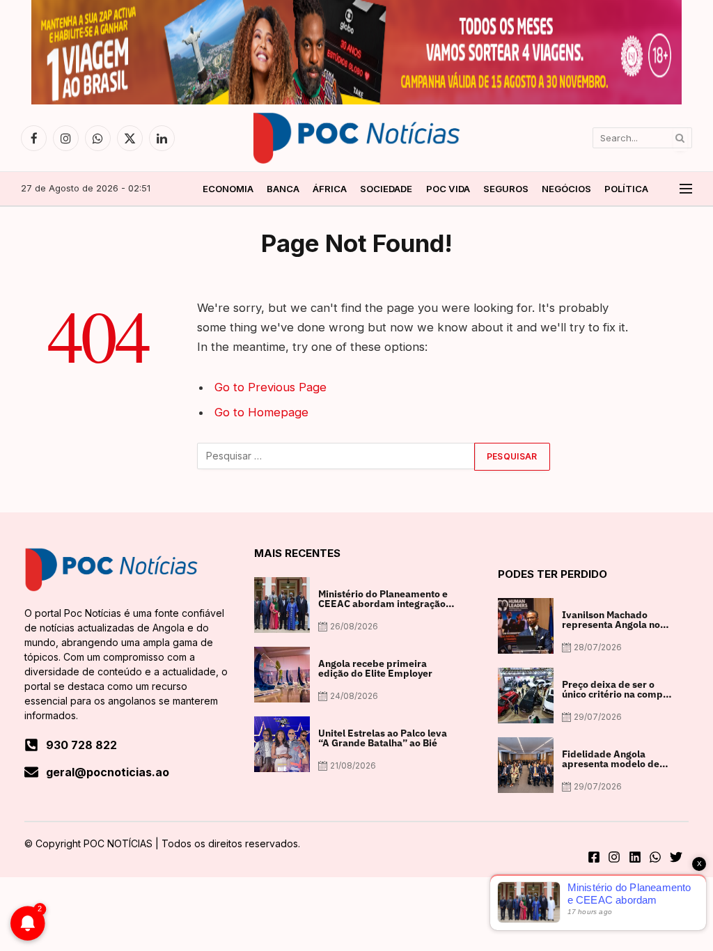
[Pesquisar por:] (336, 457)
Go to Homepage (261, 412)
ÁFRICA (330, 188)
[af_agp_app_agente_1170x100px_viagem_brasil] (356, 101)
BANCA (283, 188)
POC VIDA (448, 188)
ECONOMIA (228, 188)
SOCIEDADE (386, 188)
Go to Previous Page (270, 387)
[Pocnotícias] (356, 137)
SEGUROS (505, 188)
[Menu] (686, 189)
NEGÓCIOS (566, 188)
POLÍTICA (626, 188)
